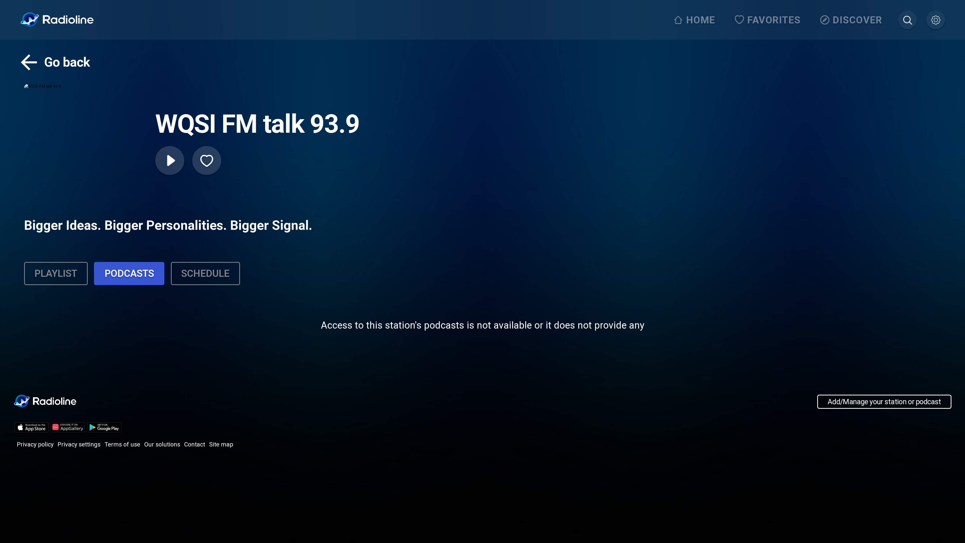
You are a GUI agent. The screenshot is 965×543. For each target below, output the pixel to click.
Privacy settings (79, 444)
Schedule (205, 273)
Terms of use (122, 444)
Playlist (55, 273)
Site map (221, 444)
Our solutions (162, 444)
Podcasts (129, 273)
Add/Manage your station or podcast (884, 401)
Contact (194, 444)
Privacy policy (35, 444)
